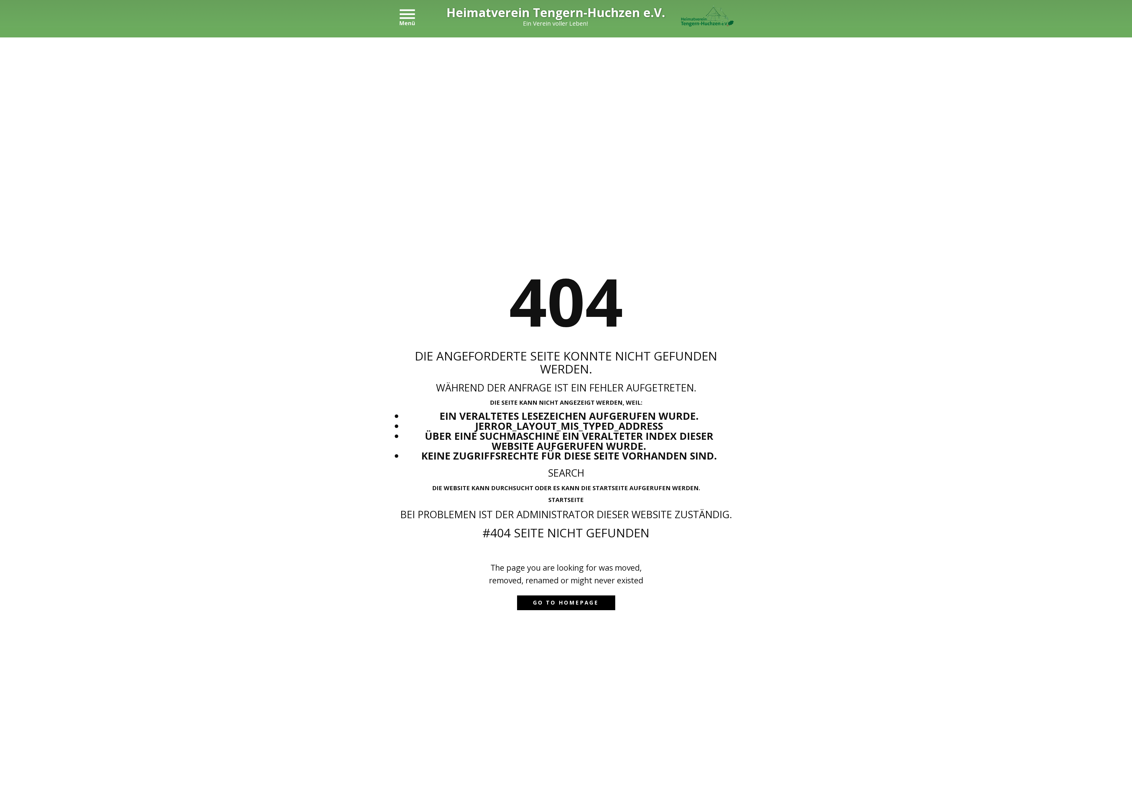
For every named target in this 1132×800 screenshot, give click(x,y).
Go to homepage (566, 602)
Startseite (566, 500)
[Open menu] (407, 17)
